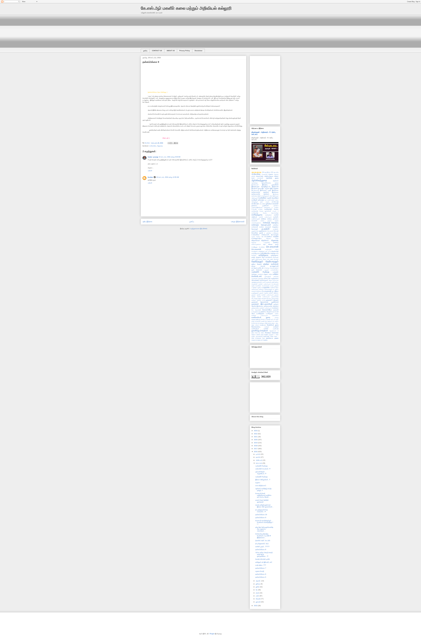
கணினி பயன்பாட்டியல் (265, 217)
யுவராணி (275, 310)
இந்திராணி (275, 186)
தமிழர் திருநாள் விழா (258, 257)
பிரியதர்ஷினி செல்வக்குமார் (260, 280)
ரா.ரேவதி (268, 312)
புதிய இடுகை (147, 221)
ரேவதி (272, 311)
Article (253, 334)
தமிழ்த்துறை (263, 255)
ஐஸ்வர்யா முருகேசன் (260, 205)
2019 (256, 443)
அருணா (270, 174)
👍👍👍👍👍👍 (257, 172)
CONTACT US (157, 50)
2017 (256, 448)
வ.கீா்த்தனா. (269, 313)
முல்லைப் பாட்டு (261, 300)
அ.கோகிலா (152, 146)
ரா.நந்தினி (262, 312)
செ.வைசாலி (272, 246)
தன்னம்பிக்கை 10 (261, 514)
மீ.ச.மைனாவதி (266, 291)
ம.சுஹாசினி (265, 287)
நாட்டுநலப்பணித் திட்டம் (259, 268)
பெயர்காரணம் (265, 285)
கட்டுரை (260, 209)
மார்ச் (258, 596)
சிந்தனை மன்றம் (272, 238)
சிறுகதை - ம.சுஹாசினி (261, 242)
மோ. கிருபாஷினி (256, 310)
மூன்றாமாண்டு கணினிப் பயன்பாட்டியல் (262, 308)
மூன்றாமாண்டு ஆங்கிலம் (271, 306)
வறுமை (257, 482)
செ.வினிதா (262, 247)
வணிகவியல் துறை (261, 317)
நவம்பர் (258, 457)
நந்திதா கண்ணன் (270, 264)
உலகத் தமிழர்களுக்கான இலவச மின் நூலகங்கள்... (264, 506)
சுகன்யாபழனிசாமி (256, 244)
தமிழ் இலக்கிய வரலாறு (268, 253)
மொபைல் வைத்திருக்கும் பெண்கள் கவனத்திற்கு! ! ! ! (264, 522)
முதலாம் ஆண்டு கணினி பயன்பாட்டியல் (262, 295)
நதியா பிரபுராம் (257, 264)
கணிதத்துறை (257, 215)
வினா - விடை (275, 323)
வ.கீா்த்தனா (260, 313)
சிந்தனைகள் (256, 240)
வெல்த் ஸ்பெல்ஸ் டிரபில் (262, 559)
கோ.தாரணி (270, 231)
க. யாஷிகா (275, 207)
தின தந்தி (270, 259)
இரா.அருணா (274, 188)
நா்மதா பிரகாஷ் (270, 268)
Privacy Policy (184, 50)
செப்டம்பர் (259, 463)
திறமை (264, 259)
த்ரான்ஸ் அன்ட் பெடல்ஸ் (262, 540)
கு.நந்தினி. (275, 229)
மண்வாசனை (255, 289)
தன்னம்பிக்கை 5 (260, 577)
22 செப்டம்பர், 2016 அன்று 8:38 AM (169, 157)
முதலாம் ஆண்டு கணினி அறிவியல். (268, 293)
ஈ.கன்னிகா (262, 198)
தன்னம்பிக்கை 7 (260, 568)
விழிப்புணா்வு (268, 323)
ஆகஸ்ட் (258, 581)
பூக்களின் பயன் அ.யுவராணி (264, 282)
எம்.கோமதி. (255, 204)
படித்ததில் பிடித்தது (260, 272)
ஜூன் (258, 587)
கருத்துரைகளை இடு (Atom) (198, 228)
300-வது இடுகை (266, 172)
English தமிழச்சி (268, 334)
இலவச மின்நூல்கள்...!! (262, 479)
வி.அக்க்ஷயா (261, 323)
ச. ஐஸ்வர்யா (267, 233)
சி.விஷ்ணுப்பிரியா (257, 238)
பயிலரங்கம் (260, 274)
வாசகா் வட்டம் (270, 319)
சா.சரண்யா (268, 236)
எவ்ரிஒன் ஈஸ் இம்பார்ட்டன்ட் (263, 562)
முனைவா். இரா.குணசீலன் (262, 304)
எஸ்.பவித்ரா (262, 203)
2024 (256, 431)
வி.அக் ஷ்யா (255, 323)
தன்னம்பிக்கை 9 (260, 517)
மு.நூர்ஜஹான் (255, 293)
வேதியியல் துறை (272, 325)
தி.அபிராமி (269, 257)
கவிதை (263, 219)
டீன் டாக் (267, 251)
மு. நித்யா (275, 291)
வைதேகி (267, 327)
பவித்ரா (270, 274)
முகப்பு (145, 50)
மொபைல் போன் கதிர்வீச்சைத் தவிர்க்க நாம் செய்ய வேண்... (263, 495)
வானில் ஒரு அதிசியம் (266, 321)
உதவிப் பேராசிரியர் (272, 198)
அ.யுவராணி (265, 174)
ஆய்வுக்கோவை (266, 183)
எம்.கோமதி (275, 202)
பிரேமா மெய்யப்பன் (273, 280)
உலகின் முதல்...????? (262, 546)
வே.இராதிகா (263, 325)
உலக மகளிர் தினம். (269, 200)
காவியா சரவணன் (265, 227)
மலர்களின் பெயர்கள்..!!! (262, 469)
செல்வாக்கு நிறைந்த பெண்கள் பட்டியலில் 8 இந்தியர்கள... (263, 535)
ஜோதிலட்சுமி (273, 330)
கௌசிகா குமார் (257, 233)
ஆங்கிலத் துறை (272, 178)
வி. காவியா (275, 321)
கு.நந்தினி (265, 229)
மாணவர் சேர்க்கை (256, 291)
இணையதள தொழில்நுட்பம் (261, 186)
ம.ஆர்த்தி (254, 287)
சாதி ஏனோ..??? (260, 565)
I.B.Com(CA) (259, 336)
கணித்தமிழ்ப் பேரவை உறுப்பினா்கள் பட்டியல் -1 (265, 211)
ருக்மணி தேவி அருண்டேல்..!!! (260, 472)
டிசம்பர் (258, 454)
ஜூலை (258, 584)
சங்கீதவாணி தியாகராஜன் (270, 235)
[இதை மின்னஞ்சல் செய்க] (169, 143)
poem (276, 338)
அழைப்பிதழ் (259, 176)
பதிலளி (150, 170)
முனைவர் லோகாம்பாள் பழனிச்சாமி (265, 302)
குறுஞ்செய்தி (255, 231)
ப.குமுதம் (266, 270)
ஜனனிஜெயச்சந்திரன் (260, 331)
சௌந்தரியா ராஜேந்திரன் (258, 251)
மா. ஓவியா (275, 289)
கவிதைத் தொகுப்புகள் (261, 225)
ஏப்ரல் (258, 593)
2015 (256, 605)
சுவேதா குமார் (273, 244)
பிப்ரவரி (258, 599)
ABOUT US (171, 50)
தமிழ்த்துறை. (274, 255)
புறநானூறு (254, 282)
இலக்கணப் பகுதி (265, 190)
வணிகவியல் (275, 315)
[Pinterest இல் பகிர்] (177, 143)
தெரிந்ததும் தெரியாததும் (265, 261)
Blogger (212, 633)
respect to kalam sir (257, 340)
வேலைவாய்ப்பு (256, 327)
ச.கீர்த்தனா (275, 233)
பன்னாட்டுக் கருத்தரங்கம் (270, 278)
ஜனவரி (258, 602)
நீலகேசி (276, 268)
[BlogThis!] (171, 143)
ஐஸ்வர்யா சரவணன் (272, 204)
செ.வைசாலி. (256, 249)
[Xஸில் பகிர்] (173, 143)
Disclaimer (198, 50)
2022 (256, 434)
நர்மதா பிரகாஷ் (258, 266)
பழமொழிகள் (267, 276)
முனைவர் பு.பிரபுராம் (272, 300)
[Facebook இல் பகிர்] (175, 143)
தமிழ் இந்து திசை (256, 253)
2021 (256, 437)
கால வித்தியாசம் (260, 485)
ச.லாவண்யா (255, 235)
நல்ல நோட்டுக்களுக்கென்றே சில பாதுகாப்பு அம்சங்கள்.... (264, 529)
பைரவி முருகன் (274, 285)
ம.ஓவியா (259, 287)
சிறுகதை (160, 146)
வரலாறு (276, 317)
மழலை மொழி (259, 571)
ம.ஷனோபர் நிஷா (274, 287)
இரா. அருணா (266, 188)
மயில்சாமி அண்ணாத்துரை (265, 289)
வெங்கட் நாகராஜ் (153, 157)
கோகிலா (150, 177)
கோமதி (276, 231)
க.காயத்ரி (254, 209)
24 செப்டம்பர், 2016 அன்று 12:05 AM (167, 177)
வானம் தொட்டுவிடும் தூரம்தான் (262, 501)
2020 (256, 439)
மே (257, 590)
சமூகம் (253, 236)
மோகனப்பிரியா (267, 310)
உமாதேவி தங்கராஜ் (258, 200)
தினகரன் (276, 259)
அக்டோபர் (259, 460)
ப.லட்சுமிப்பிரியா (274, 270)
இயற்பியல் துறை (256, 188)
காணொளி (255, 227)
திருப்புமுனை (259, 259)
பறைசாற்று (260, 278)
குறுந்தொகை (263, 231)
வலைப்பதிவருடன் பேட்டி (259, 319)
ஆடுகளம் (275, 181)
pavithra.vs (269, 338)
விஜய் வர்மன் (255, 325)
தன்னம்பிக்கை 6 (260, 574)
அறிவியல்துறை (268, 176)
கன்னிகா (275, 225)
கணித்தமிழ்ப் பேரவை (271, 209)
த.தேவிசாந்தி (274, 251)
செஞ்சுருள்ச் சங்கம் (271, 249)
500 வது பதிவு (274, 172)
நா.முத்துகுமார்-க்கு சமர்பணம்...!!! (261, 510)
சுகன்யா (275, 242)
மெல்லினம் (275, 308)
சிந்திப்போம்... (265, 240)
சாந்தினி (275, 236)
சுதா (264, 244)
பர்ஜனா (266, 274)
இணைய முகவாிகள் (270, 185)
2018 (256, 446)
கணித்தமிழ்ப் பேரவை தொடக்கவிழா (265, 213)
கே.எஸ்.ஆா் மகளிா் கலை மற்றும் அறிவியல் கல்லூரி (186, 8)
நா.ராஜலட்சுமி (274, 266)
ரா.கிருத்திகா (255, 311)
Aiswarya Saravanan (271, 333)
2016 (256, 451)
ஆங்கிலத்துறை (259, 180)
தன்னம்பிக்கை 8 (260, 549)
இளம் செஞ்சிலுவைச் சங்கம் (265, 196)
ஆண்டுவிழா (255, 183)
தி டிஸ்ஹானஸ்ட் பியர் (261, 543)
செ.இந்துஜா (255, 247)
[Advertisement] (206, 30)
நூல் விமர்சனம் (257, 270)
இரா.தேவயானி (255, 190)
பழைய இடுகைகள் (237, 221)
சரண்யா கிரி (259, 236)
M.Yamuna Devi (260, 338)
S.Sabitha (264, 340)
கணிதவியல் (268, 215)
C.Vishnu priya (259, 334)
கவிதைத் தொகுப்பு (271, 223)
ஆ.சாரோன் (260, 178)
